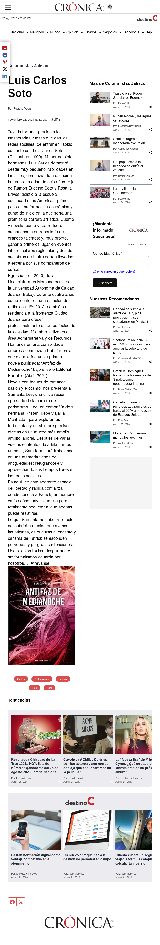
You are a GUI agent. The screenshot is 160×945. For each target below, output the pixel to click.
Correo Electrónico (107, 253)
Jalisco (63, 679)
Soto (49, 687)
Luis (34, 687)
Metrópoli (37, 32)
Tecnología (131, 32)
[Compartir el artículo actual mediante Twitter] (5, 69)
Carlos (21, 679)
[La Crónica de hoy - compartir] (150, 107)
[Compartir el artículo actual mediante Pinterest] (5, 62)
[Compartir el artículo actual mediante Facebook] (5, 55)
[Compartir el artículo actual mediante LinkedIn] (5, 76)
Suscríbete (105, 283)
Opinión (72, 32)
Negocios (110, 32)
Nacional (17, 32)
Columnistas (42, 679)
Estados (90, 32)
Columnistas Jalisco (28, 65)
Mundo (55, 32)
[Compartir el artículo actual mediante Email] (5, 47)
